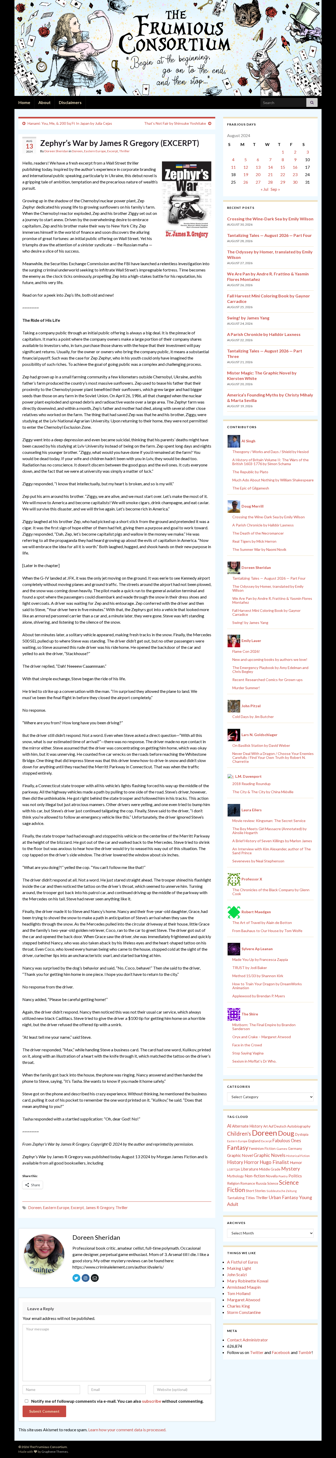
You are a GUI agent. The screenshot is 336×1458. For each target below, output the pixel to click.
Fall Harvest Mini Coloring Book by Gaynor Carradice (266, 612)
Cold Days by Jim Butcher (253, 716)
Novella (272, 1176)
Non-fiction (255, 1175)
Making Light (239, 1268)
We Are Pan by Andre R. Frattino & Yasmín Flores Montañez (272, 600)
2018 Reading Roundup (251, 783)
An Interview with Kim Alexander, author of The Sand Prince (271, 851)
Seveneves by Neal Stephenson (258, 861)
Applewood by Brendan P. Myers (258, 996)
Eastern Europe (95, 151)
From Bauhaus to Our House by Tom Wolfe (267, 930)
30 (295, 181)
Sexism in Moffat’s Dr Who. (254, 1061)
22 (282, 174)
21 (270, 174)
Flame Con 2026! (246, 651)
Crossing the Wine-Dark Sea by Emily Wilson (270, 218)
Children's (239, 1133)
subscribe (151, 1401)
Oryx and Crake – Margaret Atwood (261, 1037)
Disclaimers (70, 102)
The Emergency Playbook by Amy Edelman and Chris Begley (270, 669)
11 (233, 167)
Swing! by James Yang (248, 317)
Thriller (124, 151)
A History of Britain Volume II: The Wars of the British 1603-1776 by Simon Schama (270, 462)
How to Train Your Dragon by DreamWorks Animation (267, 986)
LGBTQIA (233, 1169)
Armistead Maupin (244, 1287)
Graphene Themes (54, 1452)
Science (272, 1183)
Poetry (283, 1176)
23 (295, 174)
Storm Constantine (244, 1312)
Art (265, 1126)
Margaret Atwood (243, 1299)
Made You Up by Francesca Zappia (260, 959)
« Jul (264, 189)
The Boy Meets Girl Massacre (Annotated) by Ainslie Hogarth (269, 830)
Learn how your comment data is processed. (127, 1429)
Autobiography (299, 1126)
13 (258, 167)
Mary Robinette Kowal (247, 1280)
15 (282, 167)
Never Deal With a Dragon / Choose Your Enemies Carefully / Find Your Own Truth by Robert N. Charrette (273, 757)
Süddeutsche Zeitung (281, 1191)
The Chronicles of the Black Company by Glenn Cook (270, 892)
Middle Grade (269, 1169)
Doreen (77, 151)
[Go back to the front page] (168, 48)
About (44, 102)
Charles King (238, 1305)
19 (245, 174)
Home (24, 102)
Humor (296, 1162)
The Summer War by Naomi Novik (259, 549)
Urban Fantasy (283, 1197)
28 (270, 181)
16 (295, 167)
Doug (286, 1133)
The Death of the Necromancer (258, 533)
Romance (247, 1183)
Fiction (270, 1148)
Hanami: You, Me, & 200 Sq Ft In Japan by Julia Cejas (70, 123)
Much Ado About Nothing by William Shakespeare (273, 480)
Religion (233, 1183)
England (254, 1141)
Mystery (290, 1169)
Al (229, 1126)
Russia (261, 1183)
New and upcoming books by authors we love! (269, 659)
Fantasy (237, 1147)
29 (282, 181)
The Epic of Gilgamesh (250, 488)
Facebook (281, 1352)
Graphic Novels (269, 1155)
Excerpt (112, 151)
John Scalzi (237, 1274)
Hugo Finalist (274, 1162)
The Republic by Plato (250, 472)
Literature (249, 1169)
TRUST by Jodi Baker (249, 967)
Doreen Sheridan (56, 151)
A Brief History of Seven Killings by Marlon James (272, 841)
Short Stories (256, 1191)
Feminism (256, 1148)
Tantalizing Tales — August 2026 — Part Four (269, 235)
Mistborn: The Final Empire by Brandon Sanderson (264, 1026)
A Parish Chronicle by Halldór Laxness (264, 334)
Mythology (235, 1176)
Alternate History (247, 1126)
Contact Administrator (247, 1339)
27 (258, 181)
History (235, 1162)
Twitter (257, 1352)
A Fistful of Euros (242, 1261)
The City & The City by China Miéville (262, 792)
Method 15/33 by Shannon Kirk (257, 975)
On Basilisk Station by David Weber (261, 745)
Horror (251, 1162)
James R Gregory (100, 1207)
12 (245, 167)
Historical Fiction (298, 1155)
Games (281, 1149)
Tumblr (305, 1352)
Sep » (275, 189)
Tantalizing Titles (241, 1197)
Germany (295, 1149)
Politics (295, 1175)
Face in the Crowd (247, 1045)
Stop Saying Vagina (248, 1053)
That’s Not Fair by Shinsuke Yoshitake (175, 123)
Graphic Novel (240, 1155)
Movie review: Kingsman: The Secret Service (269, 820)
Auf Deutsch (277, 1126)
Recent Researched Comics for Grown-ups (267, 679)
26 (245, 181)
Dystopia (301, 1134)
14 (270, 167)
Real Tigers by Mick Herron (254, 541)
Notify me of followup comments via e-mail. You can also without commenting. (117, 1401)
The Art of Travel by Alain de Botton (262, 922)
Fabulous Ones (286, 1140)
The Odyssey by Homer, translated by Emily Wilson (267, 588)
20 (258, 174)
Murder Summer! (246, 688)
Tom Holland (238, 1293)
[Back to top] (324, 1446)
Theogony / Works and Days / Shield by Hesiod (270, 451)
